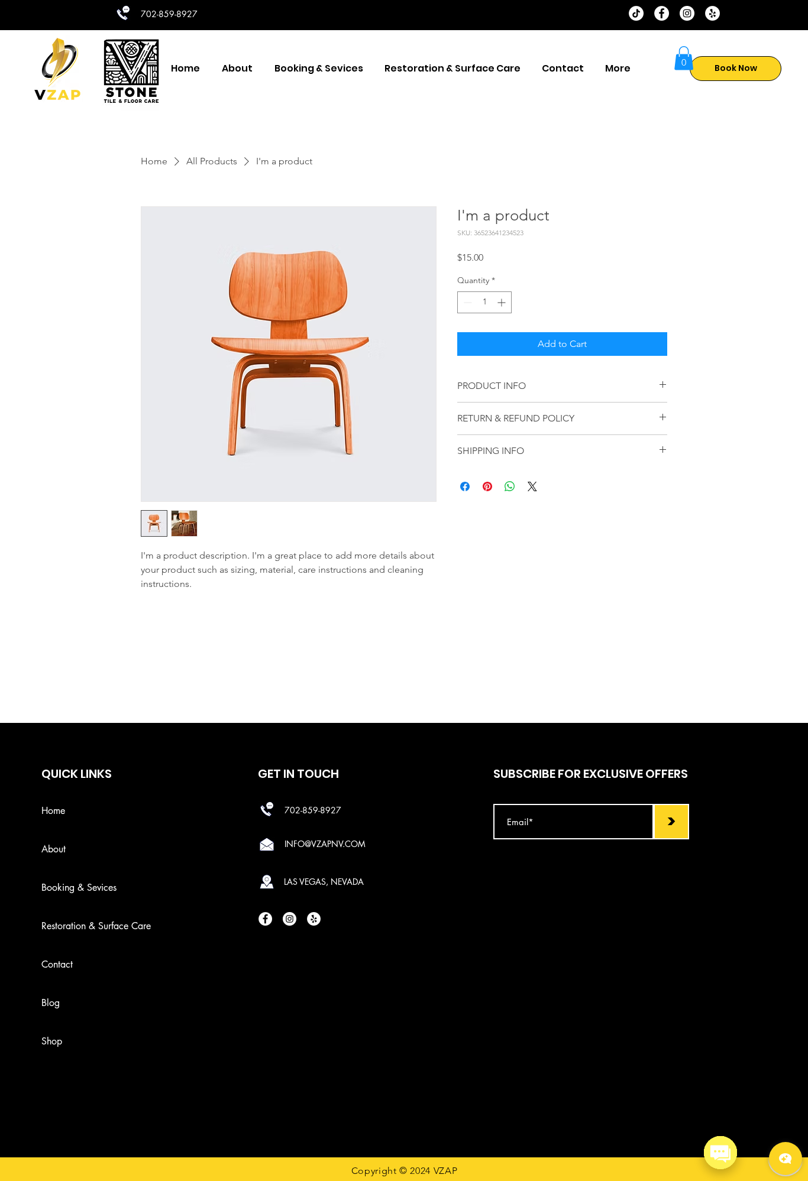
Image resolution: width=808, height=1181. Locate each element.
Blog (50, 1003)
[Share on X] (532, 486)
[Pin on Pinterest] (487, 486)
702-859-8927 (313, 810)
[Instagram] (687, 13)
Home (53, 810)
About (53, 849)
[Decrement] (466, 302)
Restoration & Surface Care (65, 926)
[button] (684, 58)
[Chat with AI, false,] (785, 1158)
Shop (51, 1041)
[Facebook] (661, 13)
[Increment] (502, 302)
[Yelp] (712, 13)
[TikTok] (636, 13)
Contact (57, 964)
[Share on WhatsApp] (510, 486)
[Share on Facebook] (465, 486)
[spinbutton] (484, 302)
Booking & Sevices (65, 887)
